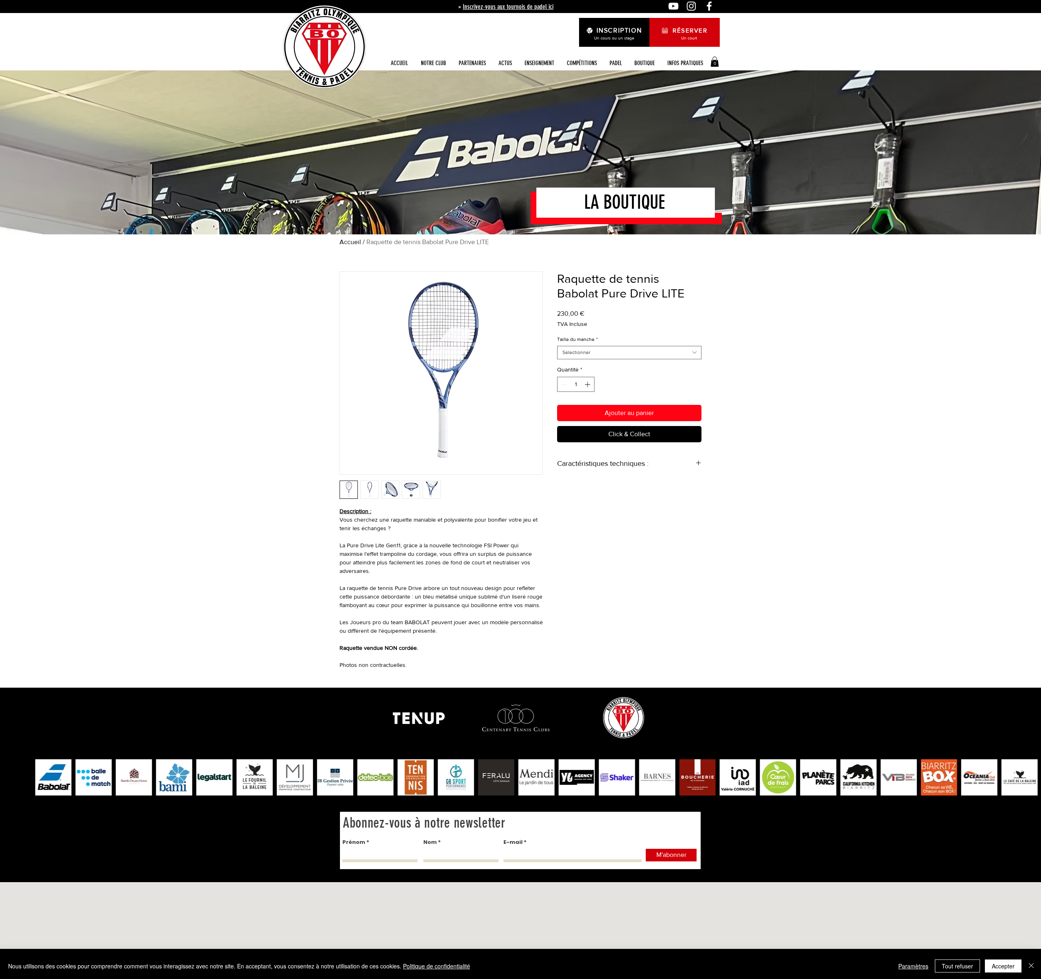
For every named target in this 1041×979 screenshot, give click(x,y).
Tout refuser (957, 966)
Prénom (353, 842)
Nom (430, 842)
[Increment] (588, 384)
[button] (505, 63)
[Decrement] (563, 384)
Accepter (1003, 966)
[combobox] (629, 352)
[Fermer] (1031, 965)
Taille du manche (577, 339)
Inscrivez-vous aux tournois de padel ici (508, 7)
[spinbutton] (575, 384)
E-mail (513, 842)
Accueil (350, 241)
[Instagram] (691, 6)
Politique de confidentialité (436, 966)
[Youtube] (673, 6)
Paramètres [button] (913, 966)
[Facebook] (709, 6)
